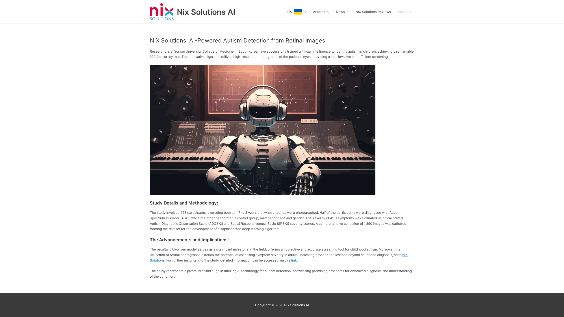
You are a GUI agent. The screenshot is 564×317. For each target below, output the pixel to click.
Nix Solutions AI (206, 12)
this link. (291, 260)
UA (290, 12)
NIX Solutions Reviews (373, 12)
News (340, 12)
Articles (319, 12)
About (402, 12)
